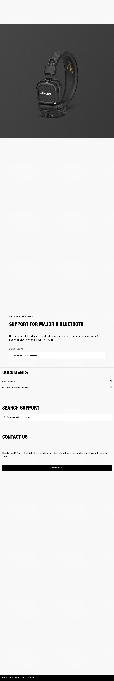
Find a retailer (97, 6)
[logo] (11, 11)
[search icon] (93, 12)
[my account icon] (98, 12)
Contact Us (57, 468)
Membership (84, 6)
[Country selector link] (107, 5)
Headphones (27, 316)
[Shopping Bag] (102, 12)
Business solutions (68, 6)
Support (85, 13)
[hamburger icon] (107, 12)
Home (5, 678)
